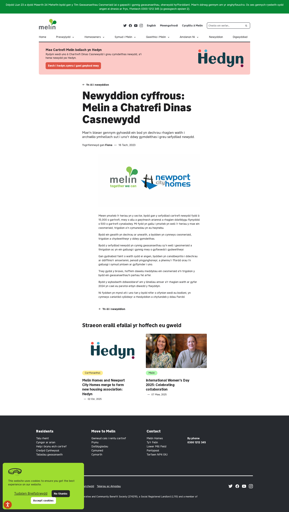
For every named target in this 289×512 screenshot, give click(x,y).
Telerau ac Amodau (109, 486)
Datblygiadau (99, 446)
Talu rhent (42, 438)
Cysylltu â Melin (192, 25)
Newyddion (216, 37)
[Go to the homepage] (47, 24)
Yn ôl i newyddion (97, 84)
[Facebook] (130, 25)
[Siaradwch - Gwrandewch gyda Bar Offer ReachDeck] (8, 505)
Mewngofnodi (169, 25)
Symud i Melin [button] (123, 37)
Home (42, 37)
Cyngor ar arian (45, 442)
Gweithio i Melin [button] (156, 37)
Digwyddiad (240, 37)
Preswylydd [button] (63, 37)
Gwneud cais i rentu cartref (108, 438)
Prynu (94, 442)
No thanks (60, 493)
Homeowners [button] (92, 37)
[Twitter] (125, 25)
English (151, 25)
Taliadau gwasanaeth (49, 454)
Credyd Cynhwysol (47, 450)
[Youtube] (136, 25)
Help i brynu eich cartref (51, 446)
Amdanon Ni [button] (187, 37)
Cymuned (97, 450)
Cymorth (96, 454)
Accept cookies (43, 500)
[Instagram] (141, 25)
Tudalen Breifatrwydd (30, 493)
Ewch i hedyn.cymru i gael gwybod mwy (73, 65)
